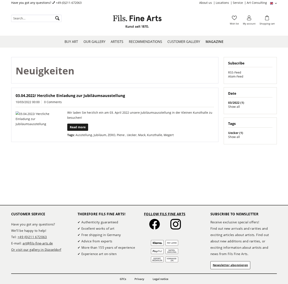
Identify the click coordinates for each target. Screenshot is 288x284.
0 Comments (53, 102)
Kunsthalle (154, 135)
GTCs (123, 279)
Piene (121, 135)
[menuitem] (207, 3)
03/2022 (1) (236, 103)
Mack (141, 135)
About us (206, 3)
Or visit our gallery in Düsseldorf (36, 249)
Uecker (132, 135)
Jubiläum (100, 135)
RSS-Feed (234, 72)
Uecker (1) (235, 133)
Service (238, 3)
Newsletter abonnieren (230, 265)
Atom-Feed (235, 76)
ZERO (111, 135)
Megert (169, 135)
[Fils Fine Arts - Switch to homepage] (137, 22)
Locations (223, 3)
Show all (234, 107)
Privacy (139, 279)
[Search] (57, 18)
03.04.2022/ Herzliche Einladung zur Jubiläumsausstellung (70, 95)
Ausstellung (83, 135)
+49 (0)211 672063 (32, 237)
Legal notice (160, 279)
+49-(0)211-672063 (69, 3)
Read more (78, 127)
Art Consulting (257, 3)
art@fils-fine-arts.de (38, 243)
